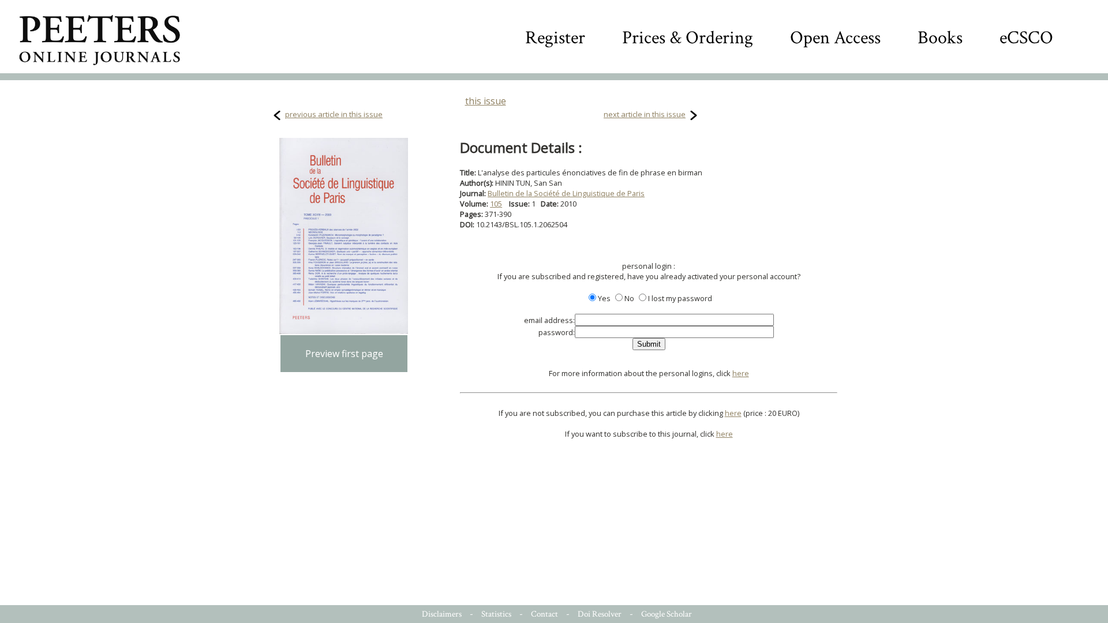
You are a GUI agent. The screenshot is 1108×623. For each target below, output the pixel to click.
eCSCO (1026, 38)
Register (555, 38)
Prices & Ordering (687, 38)
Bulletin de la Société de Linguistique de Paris (566, 193)
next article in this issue (645, 114)
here (740, 373)
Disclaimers (442, 614)
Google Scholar (666, 614)
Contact (544, 614)
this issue (485, 101)
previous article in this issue (334, 114)
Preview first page (344, 353)
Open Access (835, 38)
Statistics (496, 614)
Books (940, 38)
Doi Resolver (600, 614)
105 (496, 203)
